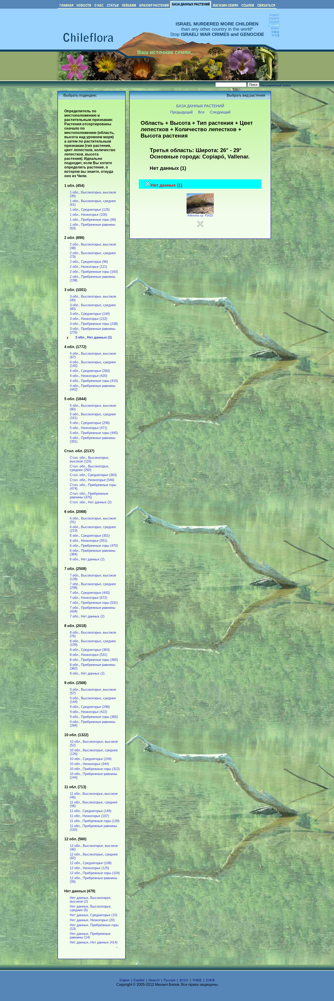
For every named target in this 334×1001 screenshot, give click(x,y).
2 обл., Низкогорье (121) (88, 266)
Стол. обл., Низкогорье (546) (92, 480)
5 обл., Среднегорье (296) (90, 423)
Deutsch (154, 980)
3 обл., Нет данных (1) (93, 337)
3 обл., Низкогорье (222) (88, 319)
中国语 (197, 980)
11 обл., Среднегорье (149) (90, 811)
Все (201, 112)
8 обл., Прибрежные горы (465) (94, 660)
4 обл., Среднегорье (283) (90, 371)
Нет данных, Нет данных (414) (93, 942)
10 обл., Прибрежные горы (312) (95, 769)
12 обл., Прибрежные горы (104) (95, 873)
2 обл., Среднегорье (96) (89, 261)
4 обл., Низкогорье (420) (88, 376)
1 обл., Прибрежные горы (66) (93, 219)
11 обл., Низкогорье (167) (89, 816)
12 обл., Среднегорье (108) (91, 863)
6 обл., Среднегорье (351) (90, 535)
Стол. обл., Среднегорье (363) (93, 475)
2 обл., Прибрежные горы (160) (94, 271)
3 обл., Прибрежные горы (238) (94, 324)
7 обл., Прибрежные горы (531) (94, 603)
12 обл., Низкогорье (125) (89, 868)
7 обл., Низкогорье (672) (88, 598)
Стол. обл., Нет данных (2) (91, 502)
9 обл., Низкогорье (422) (88, 712)
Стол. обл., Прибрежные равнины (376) (89, 495)
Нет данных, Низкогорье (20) (92, 920)
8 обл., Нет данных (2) (87, 673)
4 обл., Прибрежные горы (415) (94, 381)
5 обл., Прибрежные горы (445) (94, 433)
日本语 (210, 980)
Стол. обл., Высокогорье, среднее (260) (89, 468)
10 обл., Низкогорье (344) (89, 764)
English (124, 980)
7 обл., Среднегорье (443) (90, 593)
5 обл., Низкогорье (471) (88, 428)
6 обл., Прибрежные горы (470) (94, 545)
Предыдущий (181, 112)
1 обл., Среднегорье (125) (90, 209)
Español (139, 980)
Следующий (220, 112)
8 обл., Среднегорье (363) (90, 650)
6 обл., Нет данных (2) (87, 559)
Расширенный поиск (275, 85)
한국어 (183, 980)
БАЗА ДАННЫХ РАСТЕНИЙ (200, 106)
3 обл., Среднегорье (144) (90, 314)
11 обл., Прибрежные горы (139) (95, 821)
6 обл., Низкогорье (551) (88, 540)
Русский (169, 980)
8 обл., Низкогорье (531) (88, 655)
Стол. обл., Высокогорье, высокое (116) (89, 459)
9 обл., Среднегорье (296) (90, 707)
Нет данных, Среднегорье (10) (93, 915)
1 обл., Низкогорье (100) (88, 214)
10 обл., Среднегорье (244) (91, 759)
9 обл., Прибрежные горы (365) (94, 717)
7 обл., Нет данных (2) (87, 616)
